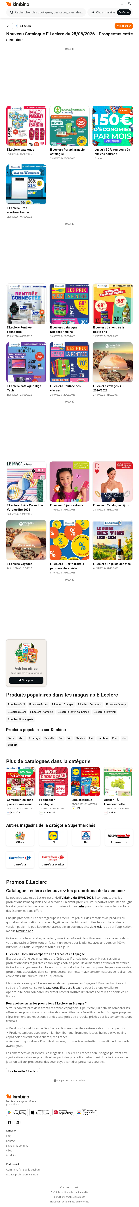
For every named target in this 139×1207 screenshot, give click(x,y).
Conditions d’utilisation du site (69, 1197)
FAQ (8, 1136)
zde (81, 906)
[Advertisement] (69, 75)
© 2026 (69, 1187)
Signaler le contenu (17, 1145)
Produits (11, 1155)
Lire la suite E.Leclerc (23, 1071)
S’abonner (125, 25)
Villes (9, 1150)
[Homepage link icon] (55, 1080)
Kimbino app (24, 931)
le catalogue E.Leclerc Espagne (63, 988)
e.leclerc (99, 927)
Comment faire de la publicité (23, 1169)
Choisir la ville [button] (105, 12)
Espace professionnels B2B (22, 1174)
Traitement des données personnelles (69, 1201)
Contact (10, 1141)
